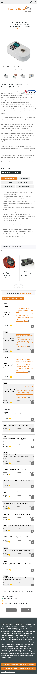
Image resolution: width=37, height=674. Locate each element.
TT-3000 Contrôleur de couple (26, 274)
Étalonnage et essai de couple (19, 24)
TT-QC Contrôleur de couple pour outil (8, 275)
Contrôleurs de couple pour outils (19, 26)
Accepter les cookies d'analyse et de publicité (19, 664)
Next (33, 76)
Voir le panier (11, 610)
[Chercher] (30, 16)
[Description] (33, 440)
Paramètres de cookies (8, 672)
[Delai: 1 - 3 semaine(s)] (11, 326)
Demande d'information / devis (13, 298)
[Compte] (31, 2)
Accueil (11, 22)
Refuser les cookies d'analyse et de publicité (19, 668)
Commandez (26, 610)
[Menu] (2, 2)
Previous (3, 76)
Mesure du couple (22, 22)
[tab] (9, 178)
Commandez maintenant (10, 172)
